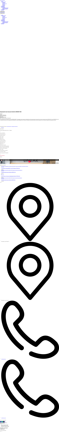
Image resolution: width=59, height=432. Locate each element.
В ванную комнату (4, 3)
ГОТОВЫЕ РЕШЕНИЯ (3, 15)
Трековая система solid (5, 8)
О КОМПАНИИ (2, 9)
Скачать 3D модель (2, 155)
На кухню (3, 4)
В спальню (3, 5)
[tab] (30, 127)
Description (2, 127)
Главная (2, 1)
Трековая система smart (5, 21)
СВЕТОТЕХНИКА (3, 7)
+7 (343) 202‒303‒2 (2, 11)
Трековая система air (5, 22)
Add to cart (2, 174)
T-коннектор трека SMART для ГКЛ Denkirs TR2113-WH (10, 168)
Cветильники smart (9, 126)
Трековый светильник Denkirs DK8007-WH (8, 172)
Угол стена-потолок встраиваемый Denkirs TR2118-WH (10, 176)
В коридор (3, 2)
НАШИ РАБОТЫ (3, 6)
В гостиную (3, 18)
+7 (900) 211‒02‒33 (2, 11)
